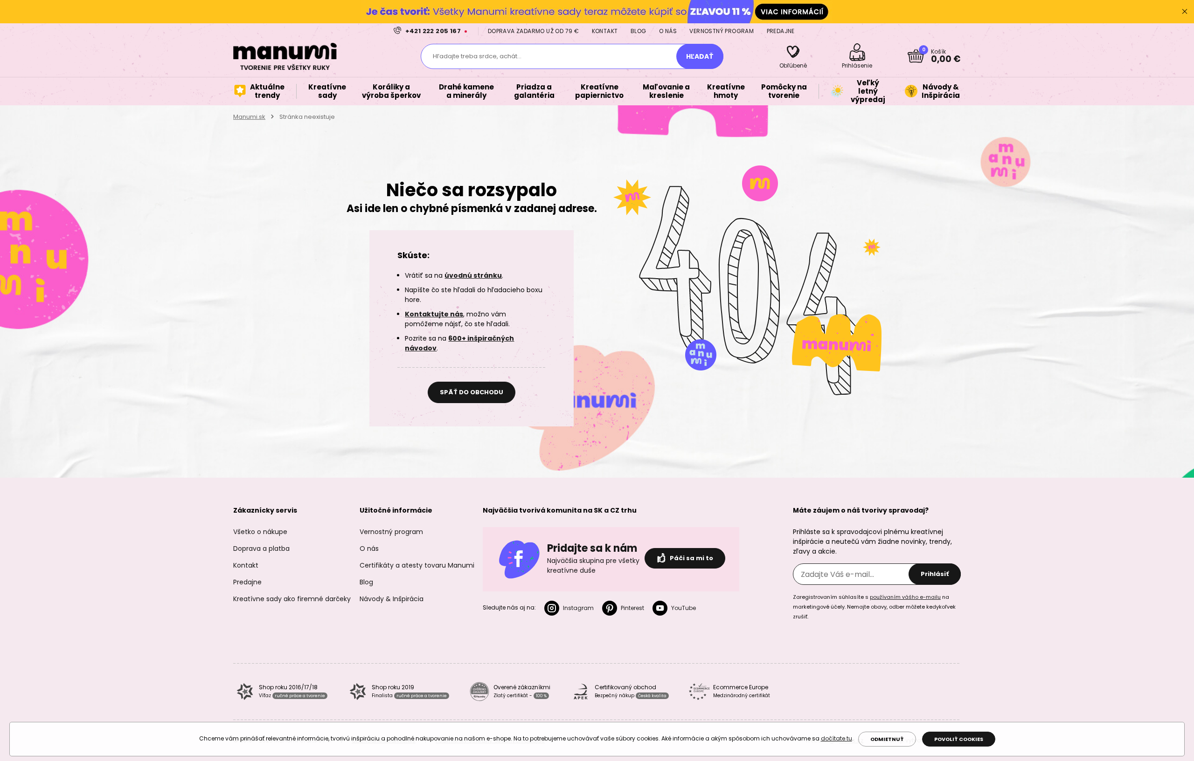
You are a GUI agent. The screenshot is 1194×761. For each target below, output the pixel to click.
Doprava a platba (261, 548)
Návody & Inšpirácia (391, 598)
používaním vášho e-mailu (905, 597)
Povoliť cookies (958, 739)
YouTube (683, 608)
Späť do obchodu (471, 392)
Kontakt (605, 31)
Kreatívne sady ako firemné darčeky (292, 598)
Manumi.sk (249, 116)
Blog (638, 31)
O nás (668, 31)
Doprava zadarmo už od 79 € (533, 31)
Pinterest (632, 608)
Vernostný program (721, 31)
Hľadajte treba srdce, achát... (477, 56)
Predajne (781, 31)
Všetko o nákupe (260, 531)
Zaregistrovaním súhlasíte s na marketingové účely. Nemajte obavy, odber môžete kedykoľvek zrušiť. (874, 606)
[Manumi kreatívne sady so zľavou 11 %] (597, 11)
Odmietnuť (887, 739)
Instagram (578, 608)
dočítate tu (836, 738)
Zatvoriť (1184, 11)
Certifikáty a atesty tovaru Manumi (417, 565)
